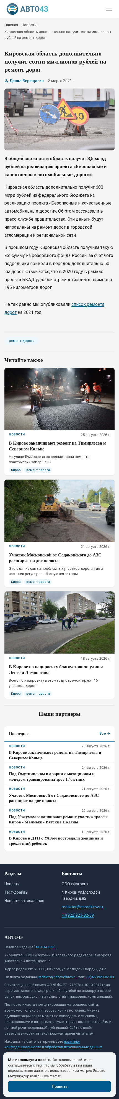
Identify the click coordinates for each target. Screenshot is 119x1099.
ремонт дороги (22, 341)
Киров (16, 470)
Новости (12, 884)
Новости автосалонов (24, 900)
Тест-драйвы (16, 892)
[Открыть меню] (109, 8)
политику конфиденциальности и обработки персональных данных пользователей (53, 1047)
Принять (60, 1086)
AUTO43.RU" (45, 947)
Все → (104, 733)
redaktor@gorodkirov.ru (82, 907)
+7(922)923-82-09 (78, 915)
